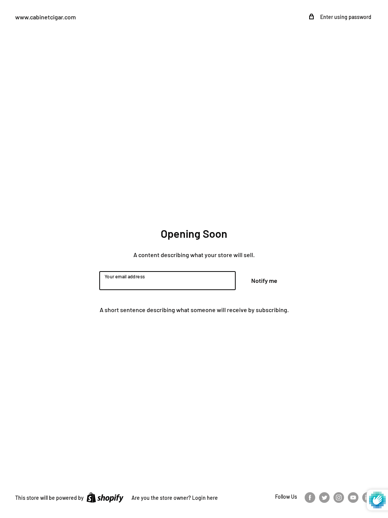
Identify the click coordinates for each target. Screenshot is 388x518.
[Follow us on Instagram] (338, 497)
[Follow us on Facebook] (310, 497)
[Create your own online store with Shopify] (105, 497)
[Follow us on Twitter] (324, 497)
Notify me (264, 280)
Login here (205, 497)
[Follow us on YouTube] (353, 497)
